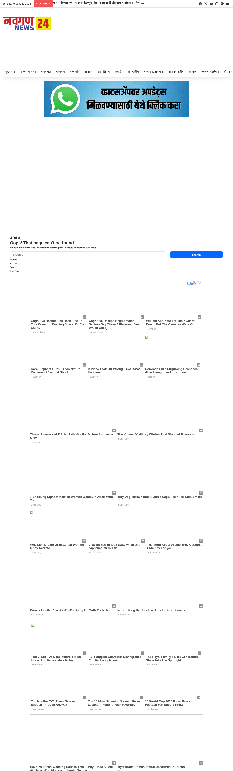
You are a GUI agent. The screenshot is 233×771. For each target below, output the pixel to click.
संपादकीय (133, 71)
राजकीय (75, 71)
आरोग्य (88, 71)
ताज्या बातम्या (28, 71)
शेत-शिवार (104, 71)
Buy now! (15, 271)
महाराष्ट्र (46, 71)
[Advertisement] (155, 36)
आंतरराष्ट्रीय (176, 71)
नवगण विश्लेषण (210, 71)
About (13, 263)
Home (13, 259)
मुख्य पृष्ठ (10, 71)
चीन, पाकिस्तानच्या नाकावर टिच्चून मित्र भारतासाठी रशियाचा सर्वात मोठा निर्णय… (98, 3)
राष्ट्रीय (60, 71)
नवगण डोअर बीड (154, 71)
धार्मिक (192, 71)
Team (13, 267)
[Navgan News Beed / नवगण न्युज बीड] (27, 23)
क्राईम (119, 71)
